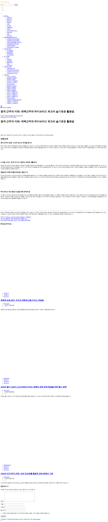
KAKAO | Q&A (11, 79)
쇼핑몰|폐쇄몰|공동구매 (10, 37)
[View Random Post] (1, 106)
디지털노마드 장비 (12, 73)
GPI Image (9, 65)
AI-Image (9, 59)
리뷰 (8, 34)
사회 (8, 24)
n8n (8, 58)
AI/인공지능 (10, 55)
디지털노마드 (7, 66)
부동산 (9, 29)
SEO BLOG (10, 53)
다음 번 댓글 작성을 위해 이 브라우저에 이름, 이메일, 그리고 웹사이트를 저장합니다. (26, 513)
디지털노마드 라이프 (13, 71)
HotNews (6, 16)
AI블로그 (28, 217)
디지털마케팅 (7, 49)
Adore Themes (36, 519)
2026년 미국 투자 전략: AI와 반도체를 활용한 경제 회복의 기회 (27, 474)
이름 (2, 504)
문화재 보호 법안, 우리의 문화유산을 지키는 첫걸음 (22, 300)
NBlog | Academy (11, 90)
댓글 (2, 501)
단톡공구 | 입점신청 (12, 101)
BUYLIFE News (5, 2)
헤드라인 (9, 19)
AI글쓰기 (22, 217)
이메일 (3, 507)
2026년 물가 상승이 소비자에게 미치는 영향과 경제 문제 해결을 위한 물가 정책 (34, 387)
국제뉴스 (9, 17)
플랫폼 (9, 22)
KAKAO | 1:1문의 (12, 82)
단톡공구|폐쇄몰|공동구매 (14, 99)
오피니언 (9, 35)
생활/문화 (9, 27)
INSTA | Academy (11, 87)
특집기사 (9, 20)
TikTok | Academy (11, 88)
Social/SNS (10, 52)
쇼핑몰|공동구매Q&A (13, 44)
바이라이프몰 (11, 98)
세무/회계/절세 (11, 45)
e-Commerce (10, 50)
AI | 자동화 (7, 56)
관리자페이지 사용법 (13, 47)
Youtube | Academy (12, 78)
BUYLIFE (20, 115)
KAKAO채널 (10, 84)
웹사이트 (3, 510)
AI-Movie (9, 61)
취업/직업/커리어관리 (13, 70)
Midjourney (10, 62)
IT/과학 (9, 25)
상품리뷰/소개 (11, 68)
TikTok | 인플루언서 (12, 95)
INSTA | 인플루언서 (12, 93)
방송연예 (9, 32)
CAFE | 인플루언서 (12, 91)
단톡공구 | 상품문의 (12, 103)
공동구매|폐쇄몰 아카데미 (14, 42)
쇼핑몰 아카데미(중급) (13, 40)
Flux (8, 63)
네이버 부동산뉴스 (12, 30)
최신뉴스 (13, 217)
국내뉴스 (8, 217)
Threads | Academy (12, 85)
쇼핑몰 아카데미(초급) (13, 39)
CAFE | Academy (11, 76)
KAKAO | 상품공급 (12, 81)
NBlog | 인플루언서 (12, 96)
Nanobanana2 (7, 465)
